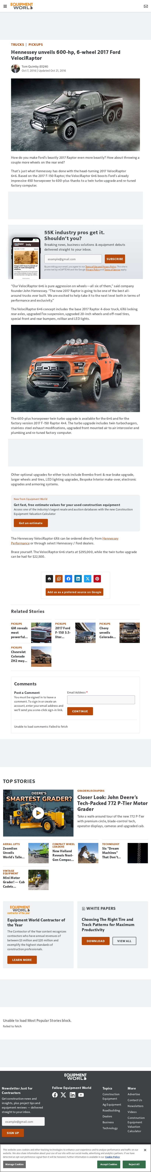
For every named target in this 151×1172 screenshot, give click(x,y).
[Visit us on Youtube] (81, 1094)
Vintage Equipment (10, 872)
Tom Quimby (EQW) (35, 66)
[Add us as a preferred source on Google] (59, 578)
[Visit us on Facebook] (55, 1094)
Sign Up (13, 1133)
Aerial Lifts (11, 844)
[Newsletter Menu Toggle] (146, 6)
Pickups (36, 44)
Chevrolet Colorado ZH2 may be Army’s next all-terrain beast (18, 656)
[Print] (49, 578)
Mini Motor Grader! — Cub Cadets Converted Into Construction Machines (14, 882)
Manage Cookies (14, 1164)
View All (124, 941)
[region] (75, 1158)
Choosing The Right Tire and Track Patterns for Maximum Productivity (108, 924)
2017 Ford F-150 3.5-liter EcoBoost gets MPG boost (63, 632)
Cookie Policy (112, 1156)
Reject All (134, 1164)
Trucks (17, 44)
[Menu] (5, 6)
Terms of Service (112, 269)
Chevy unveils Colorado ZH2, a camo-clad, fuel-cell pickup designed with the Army (107, 632)
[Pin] (97, 578)
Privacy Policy (93, 269)
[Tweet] (87, 578)
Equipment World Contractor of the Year (36, 923)
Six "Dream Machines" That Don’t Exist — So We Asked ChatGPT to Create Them (112, 853)
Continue (80, 711)
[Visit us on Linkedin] (72, 1094)
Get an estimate (31, 523)
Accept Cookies (108, 1164)
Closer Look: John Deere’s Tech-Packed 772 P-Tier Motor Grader (112, 803)
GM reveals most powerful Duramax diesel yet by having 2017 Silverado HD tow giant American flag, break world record (19, 632)
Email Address (77, 692)
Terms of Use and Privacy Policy (100, 266)
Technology (111, 844)
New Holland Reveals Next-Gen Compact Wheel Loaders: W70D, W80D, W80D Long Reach (63, 855)
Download (96, 941)
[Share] (68, 578)
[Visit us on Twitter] (64, 1094)
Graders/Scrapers (90, 790)
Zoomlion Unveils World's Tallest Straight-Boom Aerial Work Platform (14, 853)
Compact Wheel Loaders (63, 845)
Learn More (22, 960)
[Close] (145, 1150)
